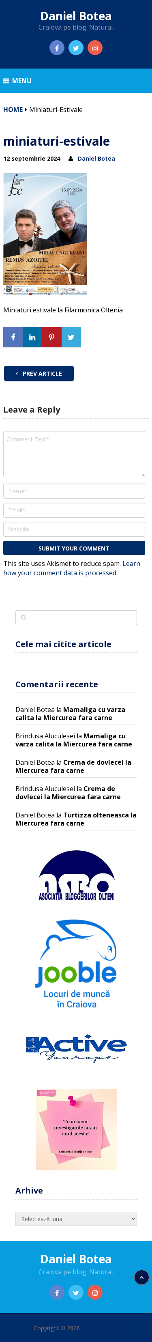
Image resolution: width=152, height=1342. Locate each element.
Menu (22, 80)
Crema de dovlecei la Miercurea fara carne (73, 766)
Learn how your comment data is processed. (71, 568)
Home (13, 109)
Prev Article (41, 373)
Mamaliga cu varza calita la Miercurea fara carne (70, 713)
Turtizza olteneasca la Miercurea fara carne (76, 819)
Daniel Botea (76, 16)
